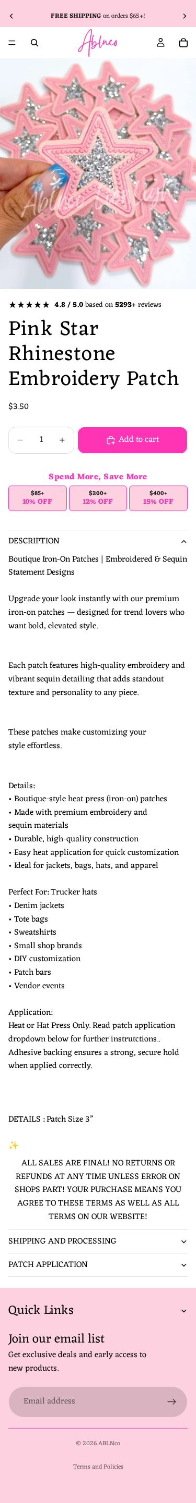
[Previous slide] (11, 16)
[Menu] (12, 43)
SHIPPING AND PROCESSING (62, 1241)
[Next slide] (184, 16)
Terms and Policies (98, 1467)
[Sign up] (172, 1401)
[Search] (34, 42)
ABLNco (109, 1443)
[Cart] (183, 42)
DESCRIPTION (34, 541)
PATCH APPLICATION (48, 1265)
